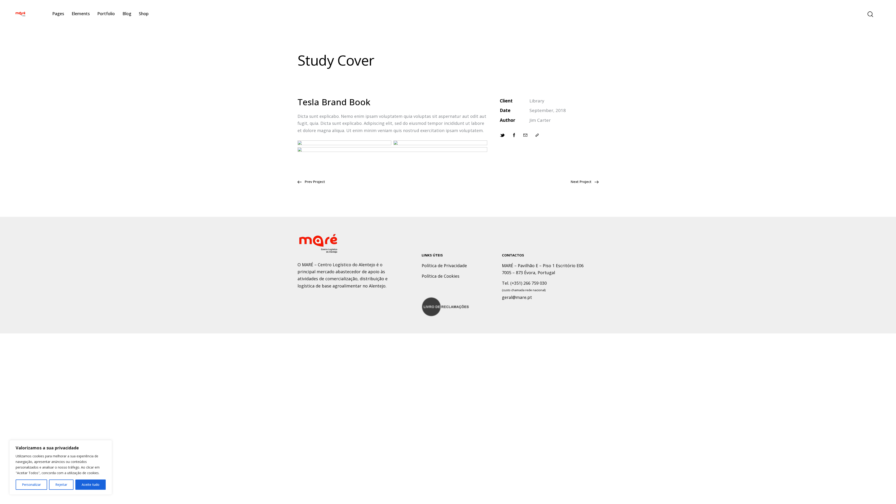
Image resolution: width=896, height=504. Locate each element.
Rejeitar (61, 484)
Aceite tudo (90, 484)
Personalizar (31, 484)
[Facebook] (514, 135)
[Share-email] (525, 135)
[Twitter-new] (502, 135)
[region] (60, 467)
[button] (537, 135)
